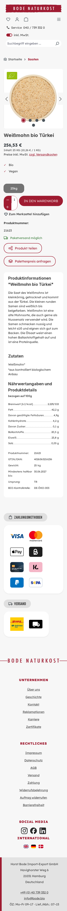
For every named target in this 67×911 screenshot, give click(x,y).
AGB (33, 768)
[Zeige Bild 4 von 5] (43, 120)
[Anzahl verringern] (8, 199)
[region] (33, 99)
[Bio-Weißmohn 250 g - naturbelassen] (33, 99)
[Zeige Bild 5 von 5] (33, 125)
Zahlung (34, 783)
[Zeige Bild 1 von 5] (23, 120)
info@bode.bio (34, 898)
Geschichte (33, 697)
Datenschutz (33, 760)
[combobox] (33, 43)
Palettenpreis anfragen (33, 261)
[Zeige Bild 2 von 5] (30, 120)
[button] (26, 846)
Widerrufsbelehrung (33, 790)
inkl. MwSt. (17, 35)
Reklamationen (33, 712)
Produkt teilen (26, 248)
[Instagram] (24, 831)
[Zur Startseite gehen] (33, 8)
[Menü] (58, 19)
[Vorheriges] (6, 99)
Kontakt (33, 704)
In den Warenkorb (41, 201)
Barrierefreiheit (33, 805)
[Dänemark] (41, 846)
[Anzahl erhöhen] (7, 206)
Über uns (33, 689)
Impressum (33, 753)
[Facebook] (33, 831)
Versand (33, 775)
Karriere (33, 719)
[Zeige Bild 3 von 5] (36, 120)
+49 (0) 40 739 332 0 (34, 892)
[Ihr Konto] (17, 19)
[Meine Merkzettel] (8, 19)
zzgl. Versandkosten (43, 154)
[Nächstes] (60, 99)
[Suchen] (57, 43)
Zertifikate (33, 727)
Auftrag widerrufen (33, 797)
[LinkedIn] (42, 831)
